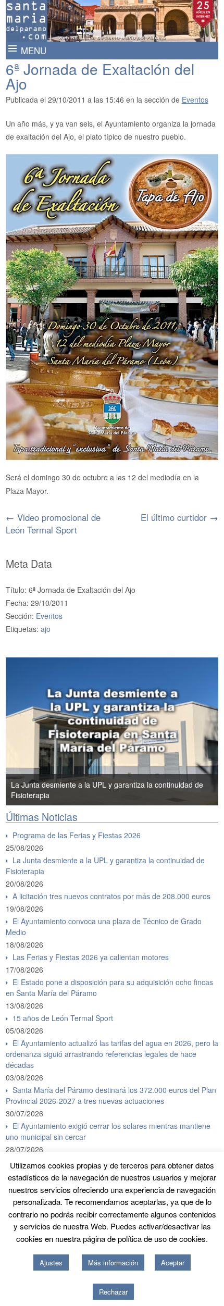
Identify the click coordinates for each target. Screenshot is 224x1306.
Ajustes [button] (51, 1262)
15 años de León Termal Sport (63, 1018)
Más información (113, 1262)
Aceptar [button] (172, 1262)
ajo (46, 629)
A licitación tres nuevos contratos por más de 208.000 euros (111, 896)
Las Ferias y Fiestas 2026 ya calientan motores (91, 957)
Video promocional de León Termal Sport (53, 523)
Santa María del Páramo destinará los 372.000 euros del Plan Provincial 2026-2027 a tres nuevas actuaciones (111, 1095)
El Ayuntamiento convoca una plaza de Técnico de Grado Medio (104, 926)
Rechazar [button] (113, 1292)
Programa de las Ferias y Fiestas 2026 (77, 835)
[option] (112, 731)
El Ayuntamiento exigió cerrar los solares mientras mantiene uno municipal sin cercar (108, 1131)
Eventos (195, 99)
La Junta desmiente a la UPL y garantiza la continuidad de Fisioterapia (105, 865)
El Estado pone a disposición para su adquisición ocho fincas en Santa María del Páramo (109, 987)
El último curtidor (179, 517)
